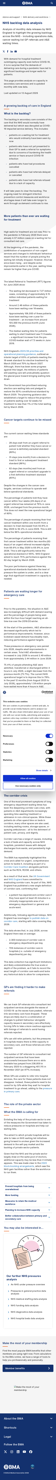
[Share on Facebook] (8, 51)
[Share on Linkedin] (12, 51)
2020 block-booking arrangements (25, 1164)
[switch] (49, 744)
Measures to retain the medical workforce (20, 1202)
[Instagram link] (12, 1452)
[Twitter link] (6, 1452)
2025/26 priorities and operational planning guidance (23, 352)
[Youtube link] (24, 1452)
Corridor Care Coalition (16, 866)
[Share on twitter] (4, 51)
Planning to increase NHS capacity (22, 1209)
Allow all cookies (28, 778)
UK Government (41, 876)
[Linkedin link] (18, 1452)
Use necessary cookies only (28, 786)
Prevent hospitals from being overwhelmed (19, 1188)
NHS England (15, 879)
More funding (11, 1195)
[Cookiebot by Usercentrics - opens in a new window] (41, 692)
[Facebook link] (30, 1452)
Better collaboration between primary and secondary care (26, 1217)
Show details (42, 770)
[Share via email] (15, 51)
